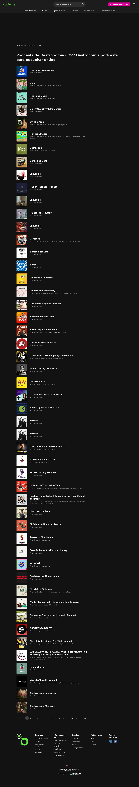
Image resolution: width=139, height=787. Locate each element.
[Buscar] (83, 4)
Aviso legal (57, 749)
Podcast (44, 11)
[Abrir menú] (134, 4)
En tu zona (74, 11)
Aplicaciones (76, 741)
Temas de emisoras (108, 11)
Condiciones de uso (60, 741)
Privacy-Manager (59, 755)
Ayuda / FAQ (76, 745)
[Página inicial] (17, 45)
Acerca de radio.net (41, 738)
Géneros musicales (89, 11)
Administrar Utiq (59, 752)
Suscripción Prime (78, 748)
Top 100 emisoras (30, 11)
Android (93, 745)
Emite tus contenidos (38, 751)
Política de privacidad (57, 745)
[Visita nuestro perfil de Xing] (115, 741)
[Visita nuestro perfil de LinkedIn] (111, 741)
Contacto (75, 738)
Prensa (37, 741)
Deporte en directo (58, 11)
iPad (92, 741)
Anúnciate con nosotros (40, 746)
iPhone (93, 738)
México (70, 765)
